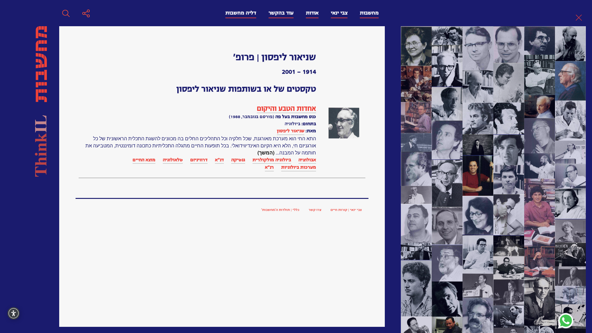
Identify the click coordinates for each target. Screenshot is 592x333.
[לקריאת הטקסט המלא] (343, 123)
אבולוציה (307, 159)
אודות (312, 13)
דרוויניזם (199, 159)
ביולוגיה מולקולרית (272, 159)
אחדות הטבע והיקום (286, 108)
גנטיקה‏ (238, 159)
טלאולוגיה (173, 159)
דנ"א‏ (219, 159)
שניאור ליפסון (290, 130)
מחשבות (369, 13)
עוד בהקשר (281, 13)
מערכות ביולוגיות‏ (298, 167)
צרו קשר (315, 210)
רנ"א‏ (269, 167)
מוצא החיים (144, 159)
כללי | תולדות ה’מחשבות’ (280, 210)
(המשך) (265, 152)
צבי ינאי (339, 13)
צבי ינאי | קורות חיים (346, 210)
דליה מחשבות (240, 13)
